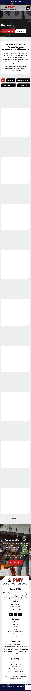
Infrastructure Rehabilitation (15, 654)
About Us (15, 624)
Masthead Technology (13, 688)
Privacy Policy (15, 686)
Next (19, 518)
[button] (28, 8)
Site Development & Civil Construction (15, 646)
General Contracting (15, 644)
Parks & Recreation (15, 664)
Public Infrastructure (15, 669)
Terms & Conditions (25, 686)
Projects (15, 634)
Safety (15, 629)
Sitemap (9, 686)
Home (15, 622)
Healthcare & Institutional (15, 671)
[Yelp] (20, 614)
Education (16, 662)
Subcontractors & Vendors (15, 631)
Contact (15, 636)
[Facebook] (15, 614)
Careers (15, 627)
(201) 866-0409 (16, 3)
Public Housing (15, 666)
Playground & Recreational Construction (15, 649)
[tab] (3, 80)
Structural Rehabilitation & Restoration (15, 651)
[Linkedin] (11, 614)
